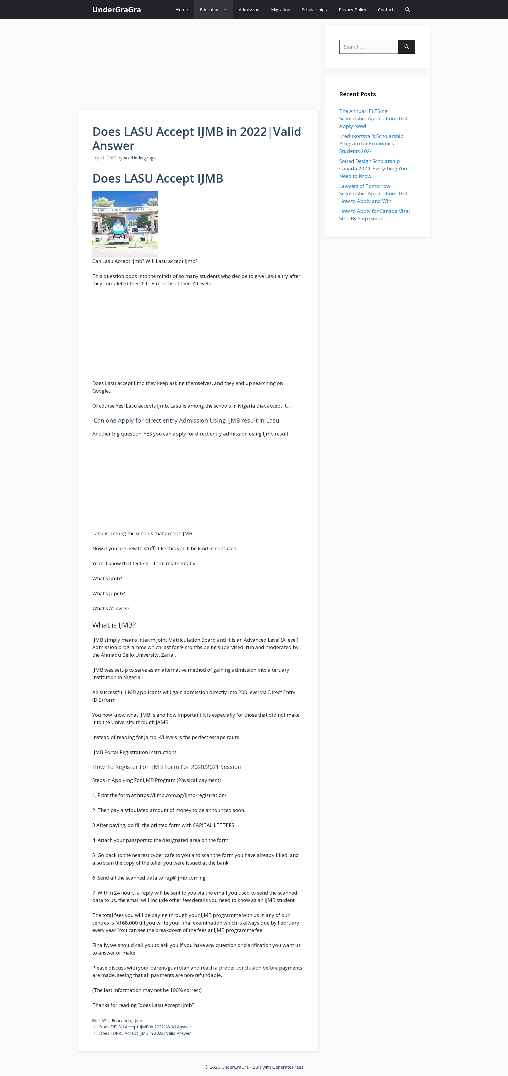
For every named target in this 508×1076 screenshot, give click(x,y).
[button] (408, 9)
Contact (386, 9)
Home (182, 9)
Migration (280, 9)
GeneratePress (288, 1067)
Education (210, 9)
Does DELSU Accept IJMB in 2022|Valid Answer (145, 1027)
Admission (249, 9)
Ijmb (137, 1020)
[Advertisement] (198, 66)
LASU (104, 1020)
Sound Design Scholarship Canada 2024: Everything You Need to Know (373, 168)
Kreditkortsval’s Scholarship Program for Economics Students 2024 (371, 143)
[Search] (406, 47)
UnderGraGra (116, 9)
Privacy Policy (352, 9)
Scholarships (314, 9)
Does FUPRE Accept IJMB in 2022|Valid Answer (145, 1033)
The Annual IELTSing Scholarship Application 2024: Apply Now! (374, 118)
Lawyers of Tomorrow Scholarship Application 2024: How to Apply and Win (374, 193)
